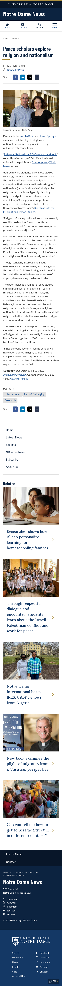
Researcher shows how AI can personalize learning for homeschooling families (27, 539)
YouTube (10, 910)
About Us (12, 466)
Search (39, 27)
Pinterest (11, 914)
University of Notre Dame (31, 4)
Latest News (14, 437)
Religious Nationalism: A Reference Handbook (30, 154)
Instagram (11, 906)
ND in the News (15, 452)
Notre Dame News (24, 13)
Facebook (11, 899)
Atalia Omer (28, 136)
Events (15, 967)
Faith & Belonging (34, 394)
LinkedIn (43, 971)
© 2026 (7, 920)
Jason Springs (48, 136)
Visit (14, 971)
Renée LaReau (15, 70)
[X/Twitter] (29, 77)
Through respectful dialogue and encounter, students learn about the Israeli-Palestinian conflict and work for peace (27, 616)
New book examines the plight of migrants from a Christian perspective (28, 763)
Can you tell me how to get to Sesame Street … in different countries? (28, 829)
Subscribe (12, 459)
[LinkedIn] (22, 77)
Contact (23, 27)
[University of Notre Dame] (31, 941)
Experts (11, 444)
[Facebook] (15, 77)
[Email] (37, 77)
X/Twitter (11, 902)
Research (10, 400)
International (12, 394)
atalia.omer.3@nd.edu (15, 374)
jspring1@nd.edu (19, 378)
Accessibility (18, 976)
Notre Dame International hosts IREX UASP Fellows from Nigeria (24, 694)
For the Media (14, 854)
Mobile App (17, 957)
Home (7, 27)
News (14, 39)
